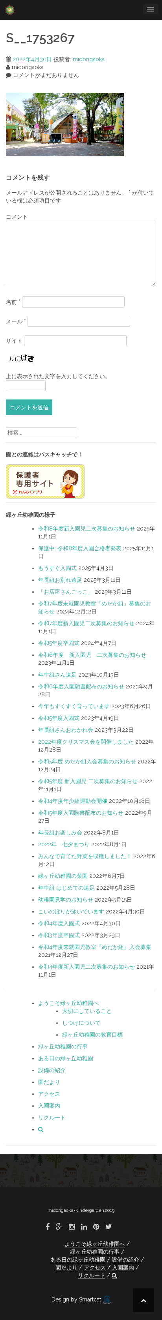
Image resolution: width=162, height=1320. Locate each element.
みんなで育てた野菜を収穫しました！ (85, 856)
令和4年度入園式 (59, 923)
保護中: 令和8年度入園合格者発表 (80, 548)
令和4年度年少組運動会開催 (72, 801)
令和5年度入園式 (58, 718)
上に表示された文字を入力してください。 (58, 376)
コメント (17, 217)
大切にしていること (87, 1011)
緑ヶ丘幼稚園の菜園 (63, 876)
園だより (49, 1082)
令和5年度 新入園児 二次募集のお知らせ (88, 781)
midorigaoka (89, 59)
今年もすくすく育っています (74, 706)
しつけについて (81, 1023)
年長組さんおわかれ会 (65, 730)
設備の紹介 (52, 1070)
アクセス (49, 1094)
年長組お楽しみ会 (60, 832)
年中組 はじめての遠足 (66, 888)
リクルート (52, 1117)
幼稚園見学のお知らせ (65, 899)
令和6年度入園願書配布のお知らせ (81, 686)
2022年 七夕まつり (64, 844)
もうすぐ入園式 (57, 568)
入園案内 (49, 1105)
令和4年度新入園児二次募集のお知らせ (86, 967)
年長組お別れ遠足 (60, 580)
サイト (14, 341)
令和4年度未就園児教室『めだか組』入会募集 (94, 947)
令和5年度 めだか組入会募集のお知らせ (87, 761)
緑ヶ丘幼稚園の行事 (63, 1046)
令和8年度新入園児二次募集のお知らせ (86, 528)
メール (16, 321)
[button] (40, 1129)
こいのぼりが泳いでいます (71, 911)
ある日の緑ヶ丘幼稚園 (65, 1058)
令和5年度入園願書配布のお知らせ (80, 813)
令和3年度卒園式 (59, 935)
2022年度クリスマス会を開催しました (86, 742)
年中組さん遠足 (57, 674)
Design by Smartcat (77, 1299)
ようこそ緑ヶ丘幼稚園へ (68, 1003)
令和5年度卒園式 (58, 643)
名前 (13, 302)
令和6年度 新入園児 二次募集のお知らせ (92, 655)
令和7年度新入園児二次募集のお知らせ (86, 623)
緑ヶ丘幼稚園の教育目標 (92, 1034)
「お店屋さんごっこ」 (65, 592)
